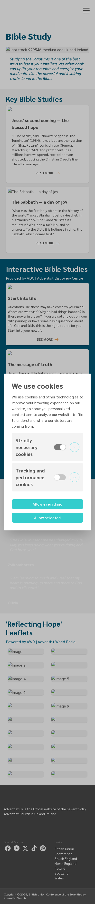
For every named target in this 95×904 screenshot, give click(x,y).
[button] (47, 447)
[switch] (60, 447)
